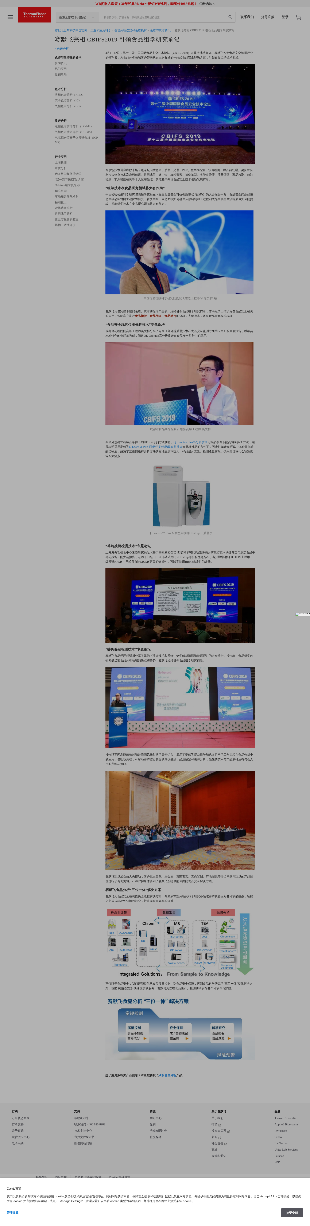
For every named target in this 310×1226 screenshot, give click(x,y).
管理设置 (13, 1212)
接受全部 (292, 1213)
